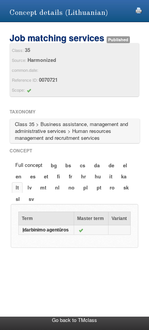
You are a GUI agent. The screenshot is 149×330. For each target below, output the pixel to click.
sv (31, 198)
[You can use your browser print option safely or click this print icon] (139, 9)
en (18, 176)
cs (82, 165)
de (111, 165)
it (110, 176)
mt (43, 187)
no (71, 187)
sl (18, 198)
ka (123, 176)
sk (126, 187)
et (46, 176)
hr (83, 176)
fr (70, 176)
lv (30, 187)
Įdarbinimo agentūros (46, 230)
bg (54, 165)
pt (99, 187)
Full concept (28, 164)
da (97, 165)
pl (85, 187)
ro (112, 187)
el (125, 165)
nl (57, 187)
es (33, 176)
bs (68, 165)
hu (98, 176)
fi (58, 176)
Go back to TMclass (74, 320)
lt (17, 187)
